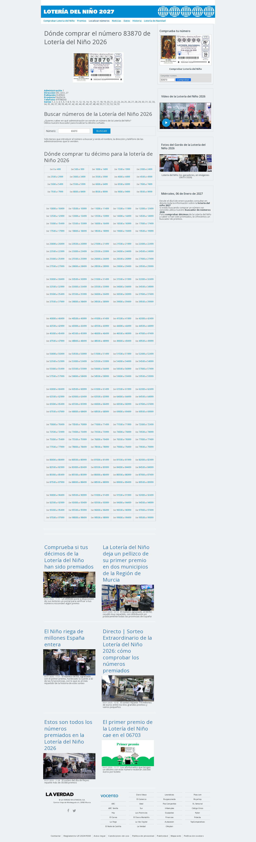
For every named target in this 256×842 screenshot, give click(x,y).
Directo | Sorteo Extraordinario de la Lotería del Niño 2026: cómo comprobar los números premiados (127, 651)
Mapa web (176, 836)
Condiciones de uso (118, 836)
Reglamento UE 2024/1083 (77, 836)
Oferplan (169, 826)
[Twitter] (74, 810)
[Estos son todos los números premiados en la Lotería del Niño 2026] (70, 765)
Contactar (56, 836)
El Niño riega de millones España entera (64, 638)
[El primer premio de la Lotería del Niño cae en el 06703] (129, 752)
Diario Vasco (141, 795)
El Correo (113, 817)
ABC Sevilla (113, 808)
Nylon (197, 813)
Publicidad (162, 836)
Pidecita (197, 817)
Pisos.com (197, 795)
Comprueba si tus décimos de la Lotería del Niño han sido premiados (69, 556)
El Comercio (141, 799)
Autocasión (169, 822)
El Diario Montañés (141, 817)
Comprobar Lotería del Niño (185, 68)
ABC (113, 804)
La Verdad (60, 794)
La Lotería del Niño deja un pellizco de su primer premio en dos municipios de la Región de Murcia (126, 563)
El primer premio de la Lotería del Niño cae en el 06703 (128, 728)
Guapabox (169, 813)
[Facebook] (68, 810)
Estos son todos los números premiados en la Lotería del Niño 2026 (68, 735)
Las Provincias (141, 813)
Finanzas (169, 817)
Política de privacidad (143, 836)
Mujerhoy (197, 799)
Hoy (113, 813)
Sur (141, 808)
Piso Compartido (169, 804)
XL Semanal (197, 804)
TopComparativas (197, 822)
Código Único (197, 808)
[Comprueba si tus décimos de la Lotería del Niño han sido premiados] (70, 584)
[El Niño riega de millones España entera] (70, 662)
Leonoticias (169, 795)
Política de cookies (194, 836)
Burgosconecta (169, 799)
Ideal (141, 804)
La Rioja (113, 822)
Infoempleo (169, 808)
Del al (55, 169)
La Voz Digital (141, 822)
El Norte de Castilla (113, 826)
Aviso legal (99, 836)
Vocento (109, 796)
